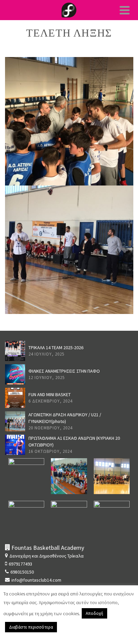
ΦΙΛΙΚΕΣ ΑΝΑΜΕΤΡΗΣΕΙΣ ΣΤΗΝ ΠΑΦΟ (64, 371)
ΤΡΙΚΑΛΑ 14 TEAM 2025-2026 (55, 347)
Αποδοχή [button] (94, 613)
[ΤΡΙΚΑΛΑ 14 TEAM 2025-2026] (15, 351)
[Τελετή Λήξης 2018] (69, 108)
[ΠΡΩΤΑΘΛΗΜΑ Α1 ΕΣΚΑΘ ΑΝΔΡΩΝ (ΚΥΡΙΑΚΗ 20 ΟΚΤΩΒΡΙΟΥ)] (15, 445)
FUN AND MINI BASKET (49, 394)
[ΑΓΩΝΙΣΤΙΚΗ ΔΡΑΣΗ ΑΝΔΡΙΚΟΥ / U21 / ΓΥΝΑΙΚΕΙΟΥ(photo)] (15, 421)
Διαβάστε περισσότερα (31, 627)
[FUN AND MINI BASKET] (15, 398)
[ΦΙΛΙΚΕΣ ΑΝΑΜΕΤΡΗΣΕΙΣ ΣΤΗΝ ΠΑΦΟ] (15, 374)
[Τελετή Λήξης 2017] (69, 236)
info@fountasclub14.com (36, 580)
